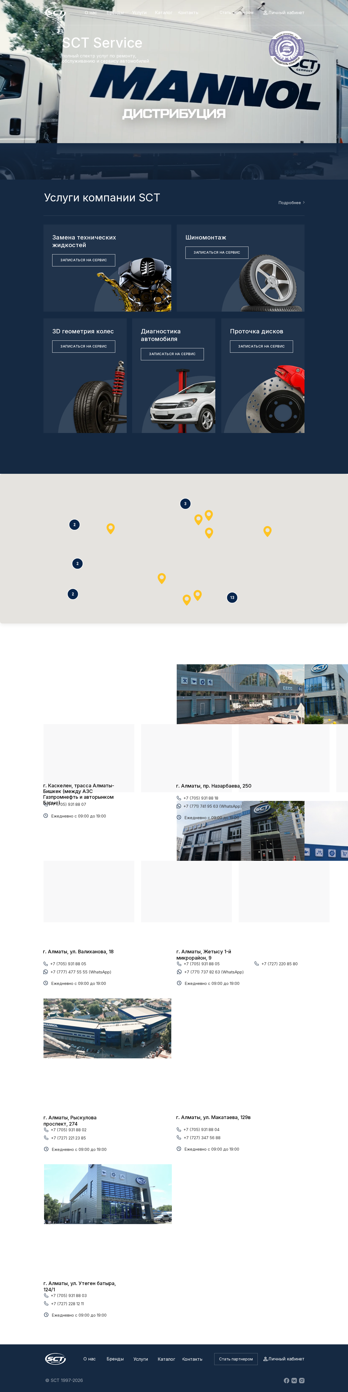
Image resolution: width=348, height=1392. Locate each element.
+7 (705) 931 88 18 (200, 798)
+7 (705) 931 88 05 (68, 963)
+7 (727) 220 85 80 (279, 963)
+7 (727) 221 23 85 (68, 1138)
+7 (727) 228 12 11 (67, 1303)
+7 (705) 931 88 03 (69, 1295)
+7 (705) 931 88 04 (201, 1129)
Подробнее (289, 202)
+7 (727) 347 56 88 (202, 1137)
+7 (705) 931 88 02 (68, 1129)
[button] (236, 13)
